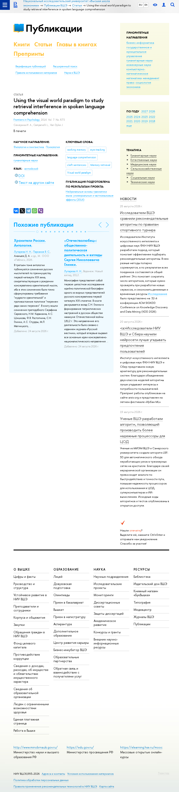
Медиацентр (142, 609)
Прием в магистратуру (69, 617)
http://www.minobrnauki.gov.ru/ (36, 747)
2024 (137, 117)
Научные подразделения (111, 576)
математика (134, 78)
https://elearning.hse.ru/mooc (141, 747)
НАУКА (100, 569)
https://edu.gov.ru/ (80, 747)
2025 (129, 117)
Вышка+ (58, 609)
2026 (152, 111)
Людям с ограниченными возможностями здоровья (31, 708)
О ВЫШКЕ (22, 569)
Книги (22, 44)
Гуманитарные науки (144, 155)
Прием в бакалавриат (68, 602)
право (130, 82)
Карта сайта (106, 786)
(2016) (90, 196)
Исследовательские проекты (108, 586)
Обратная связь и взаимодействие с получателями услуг (67, 672)
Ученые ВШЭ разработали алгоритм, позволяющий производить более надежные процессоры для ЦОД (142, 430)
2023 (144, 117)
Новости (128, 199)
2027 (144, 111)
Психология (53, 147)
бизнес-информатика (140, 43)
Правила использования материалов (36, 73)
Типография (142, 602)
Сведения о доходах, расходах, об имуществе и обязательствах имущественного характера (31, 674)
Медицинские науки (143, 164)
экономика (133, 87)
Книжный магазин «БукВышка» (146, 593)
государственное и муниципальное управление (139, 51)
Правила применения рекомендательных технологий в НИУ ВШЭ (55, 786)
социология (143, 82)
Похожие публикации (44, 224)
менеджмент (151, 78)
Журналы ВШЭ (144, 617)
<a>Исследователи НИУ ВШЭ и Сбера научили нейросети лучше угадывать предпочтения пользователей (143, 339)
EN (146, 4)
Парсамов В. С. (41, 252)
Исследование (157, 294)
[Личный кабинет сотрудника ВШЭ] (163, 5)
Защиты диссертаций (109, 613)
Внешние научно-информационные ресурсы (106, 643)
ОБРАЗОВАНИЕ (66, 569)
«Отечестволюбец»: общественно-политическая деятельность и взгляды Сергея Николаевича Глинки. (83, 252)
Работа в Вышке (24, 730)
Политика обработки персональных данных (41, 780)
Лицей (57, 576)
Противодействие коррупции (27, 656)
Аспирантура (62, 624)
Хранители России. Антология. (30, 243)
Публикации (54, 28)
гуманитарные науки (139, 60)
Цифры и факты (25, 576)
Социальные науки (143, 177)
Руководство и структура (24, 586)
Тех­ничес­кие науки (143, 182)
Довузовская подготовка (62, 586)
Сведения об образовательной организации (26, 693)
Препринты (29, 53)
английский (31, 169)
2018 (152, 121)
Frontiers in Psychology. (27, 120)
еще (129, 125)
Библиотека (142, 576)
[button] (37, 232)
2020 (137, 121)
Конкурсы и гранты (107, 632)
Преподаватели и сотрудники (26, 608)
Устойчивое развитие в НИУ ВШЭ (30, 597)
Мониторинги (104, 595)
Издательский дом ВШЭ (150, 584)
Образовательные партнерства (66, 659)
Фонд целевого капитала (25, 645)
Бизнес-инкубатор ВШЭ (70, 650)
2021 (129, 121)
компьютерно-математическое (137, 71)
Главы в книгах (77, 44)
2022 (152, 117)
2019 (144, 121)
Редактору (163, 773)
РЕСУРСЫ (142, 569)
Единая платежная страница (26, 721)
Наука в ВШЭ (72, 73)
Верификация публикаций (30, 66)
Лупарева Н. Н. (23, 252)
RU (140, 4)
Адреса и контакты (53, 774)
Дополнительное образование (65, 633)
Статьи (43, 44)
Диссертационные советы (107, 604)
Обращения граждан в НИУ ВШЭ (29, 634)
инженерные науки (138, 65)
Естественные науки (144, 160)
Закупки (19, 625)
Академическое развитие (105, 623)
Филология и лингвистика (29, 147)
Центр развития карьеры (71, 643)
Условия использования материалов (90, 774)
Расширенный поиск (65, 66)
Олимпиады (61, 595)
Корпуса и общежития (29, 617)
